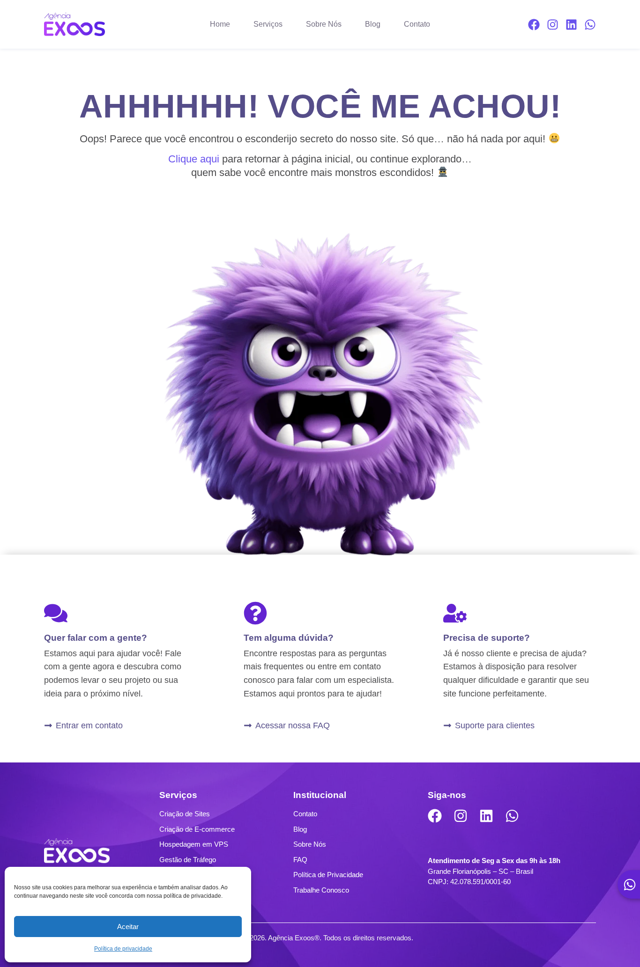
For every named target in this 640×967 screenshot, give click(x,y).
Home (220, 24)
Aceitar (128, 926)
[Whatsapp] (590, 24)
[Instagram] (552, 24)
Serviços (268, 24)
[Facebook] (534, 24)
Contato (417, 24)
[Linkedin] (571, 24)
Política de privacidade (123, 948)
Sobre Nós (324, 24)
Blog (372, 24)
